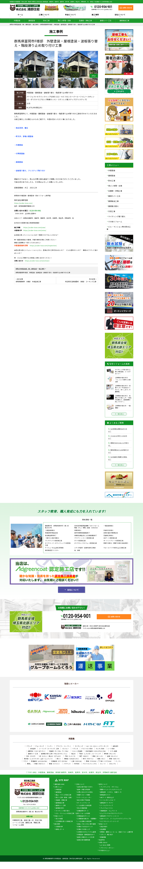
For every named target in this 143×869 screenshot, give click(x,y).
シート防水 (111, 749)
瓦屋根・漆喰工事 (85, 20)
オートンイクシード (83, 803)
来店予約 (102, 840)
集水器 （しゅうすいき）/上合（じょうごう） (38, 759)
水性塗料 (33, 749)
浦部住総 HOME (59, 784)
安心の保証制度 (82, 808)
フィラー (50, 746)
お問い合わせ (103, 842)
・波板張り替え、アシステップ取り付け (29, 170)
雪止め (73, 754)
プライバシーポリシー (107, 848)
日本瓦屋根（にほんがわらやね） (96, 751)
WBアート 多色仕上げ (107, 797)
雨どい (59, 759)
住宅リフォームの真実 (83, 813)
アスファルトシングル (90, 764)
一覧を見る (120, 414)
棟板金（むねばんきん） (72, 759)
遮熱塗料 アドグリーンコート (109, 816)
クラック (29, 746)
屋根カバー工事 (61, 805)
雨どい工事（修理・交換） (64, 797)
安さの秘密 (59, 819)
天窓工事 (111, 211)
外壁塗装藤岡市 (119, 487)
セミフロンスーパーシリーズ (109, 821)
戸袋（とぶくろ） (70, 756)
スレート (103, 764)
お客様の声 (59, 827)
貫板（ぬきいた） (114, 759)
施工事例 (57, 824)
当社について (73, 589)
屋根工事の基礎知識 (83, 840)
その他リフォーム (115, 221)
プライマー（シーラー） (64, 746)
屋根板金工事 (124, 20)
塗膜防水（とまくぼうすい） (37, 751)
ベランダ (75, 749)
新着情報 (103, 837)
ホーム (20, 15)
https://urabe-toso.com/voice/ (34, 230)
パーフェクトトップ (106, 805)
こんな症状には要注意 (84, 805)
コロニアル (112, 764)
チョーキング (39, 746)
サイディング (79, 746)
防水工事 (46, 20)
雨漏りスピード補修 (83, 795)
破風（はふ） (101, 759)
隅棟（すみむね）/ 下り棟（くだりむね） (99, 761)
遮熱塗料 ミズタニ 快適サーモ (111, 792)
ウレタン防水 (100, 749)
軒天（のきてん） (88, 759)
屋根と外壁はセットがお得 (85, 837)
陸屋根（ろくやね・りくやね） (59, 751)
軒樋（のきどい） (40, 764)
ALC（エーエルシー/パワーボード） (97, 746)
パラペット (67, 764)
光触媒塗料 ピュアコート (108, 811)
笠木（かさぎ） (31, 756)
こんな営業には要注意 (84, 821)
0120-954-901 (103, 7)
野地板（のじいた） (110, 754)
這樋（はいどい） (112, 756)
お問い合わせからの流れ (85, 792)
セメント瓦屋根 (77, 751)
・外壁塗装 (18, 145)
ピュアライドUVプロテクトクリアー (111, 813)
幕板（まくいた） (98, 756)
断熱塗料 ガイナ (105, 795)
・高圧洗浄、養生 (21, 128)
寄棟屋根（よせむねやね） (39, 761)
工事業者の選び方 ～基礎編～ (87, 819)
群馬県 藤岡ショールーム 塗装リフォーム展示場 (116, 832)
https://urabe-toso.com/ (23, 203)
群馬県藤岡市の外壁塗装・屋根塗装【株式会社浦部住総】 (64, 858)
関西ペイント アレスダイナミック (111, 789)
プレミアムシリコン (106, 808)
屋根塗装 (31, 20)
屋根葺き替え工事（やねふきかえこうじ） (54, 754)
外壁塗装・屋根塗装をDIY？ (86, 834)
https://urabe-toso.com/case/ (34, 227)
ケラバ (26, 761)
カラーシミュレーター (84, 797)
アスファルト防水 (87, 749)
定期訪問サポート (83, 811)
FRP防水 (76, 764)
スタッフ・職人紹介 (106, 834)
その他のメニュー (104, 850)
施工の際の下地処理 (83, 800)
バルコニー (65, 749)
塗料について (103, 784)
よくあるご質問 (105, 845)
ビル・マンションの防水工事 (65, 813)
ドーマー (118, 761)
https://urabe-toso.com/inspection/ (43, 245)
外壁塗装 (17, 20)
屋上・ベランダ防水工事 (63, 795)
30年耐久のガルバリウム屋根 (86, 832)
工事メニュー (58, 787)
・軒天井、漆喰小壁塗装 (23, 136)
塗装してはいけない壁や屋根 (86, 824)
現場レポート (60, 829)
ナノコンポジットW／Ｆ (108, 800)
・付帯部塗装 (19, 153)
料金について (58, 816)
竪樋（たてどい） (54, 764)
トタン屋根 (113, 751)
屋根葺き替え (113, 206)
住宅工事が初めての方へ (85, 787)
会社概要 (103, 829)
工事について (80, 784)
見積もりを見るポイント (85, 827)
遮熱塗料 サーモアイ (106, 803)
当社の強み (103, 827)
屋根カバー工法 (105, 20)
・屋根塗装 (18, 162)
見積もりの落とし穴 (83, 829)
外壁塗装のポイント (83, 816)
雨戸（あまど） (84, 756)
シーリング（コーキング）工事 (49, 749)
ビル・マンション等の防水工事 (119, 227)
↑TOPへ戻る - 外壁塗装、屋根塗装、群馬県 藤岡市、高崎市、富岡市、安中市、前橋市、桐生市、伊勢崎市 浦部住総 (71, 772)
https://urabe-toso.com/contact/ (37, 261)
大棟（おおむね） (77, 761)
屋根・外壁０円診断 (83, 789)
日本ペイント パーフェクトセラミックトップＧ (115, 819)
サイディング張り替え (116, 216)
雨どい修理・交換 (64, 20)
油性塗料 (115, 746)
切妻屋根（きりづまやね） (59, 761)
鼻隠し (29, 764)
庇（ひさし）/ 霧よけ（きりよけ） (50, 756)
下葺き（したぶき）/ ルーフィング (90, 754)
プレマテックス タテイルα (109, 787)
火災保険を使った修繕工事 (64, 821)
